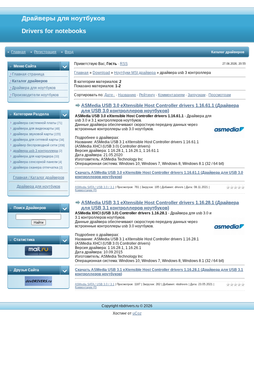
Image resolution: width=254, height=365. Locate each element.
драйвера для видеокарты (33, 128)
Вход (69, 52)
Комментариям (171, 95)
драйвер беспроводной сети (35, 145)
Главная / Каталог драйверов (38, 177)
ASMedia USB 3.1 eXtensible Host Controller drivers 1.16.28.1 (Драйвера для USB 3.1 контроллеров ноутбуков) (160, 205)
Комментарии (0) (86, 190)
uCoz (137, 313)
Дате (108, 95)
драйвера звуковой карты (33, 134)
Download (101, 73)
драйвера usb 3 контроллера (35, 150)
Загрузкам (196, 95)
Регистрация (45, 52)
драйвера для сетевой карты (35, 139)
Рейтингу (147, 95)
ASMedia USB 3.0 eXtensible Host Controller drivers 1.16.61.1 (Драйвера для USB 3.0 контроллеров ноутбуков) (160, 108)
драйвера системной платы (34, 123)
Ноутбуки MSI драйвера (135, 73)
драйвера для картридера (33, 156)
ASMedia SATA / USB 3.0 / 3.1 (94, 187)
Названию (127, 95)
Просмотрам (219, 95)
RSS (124, 64)
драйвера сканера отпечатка (35, 167)
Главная (18, 52)
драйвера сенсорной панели (35, 162)
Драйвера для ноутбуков (38, 186)
